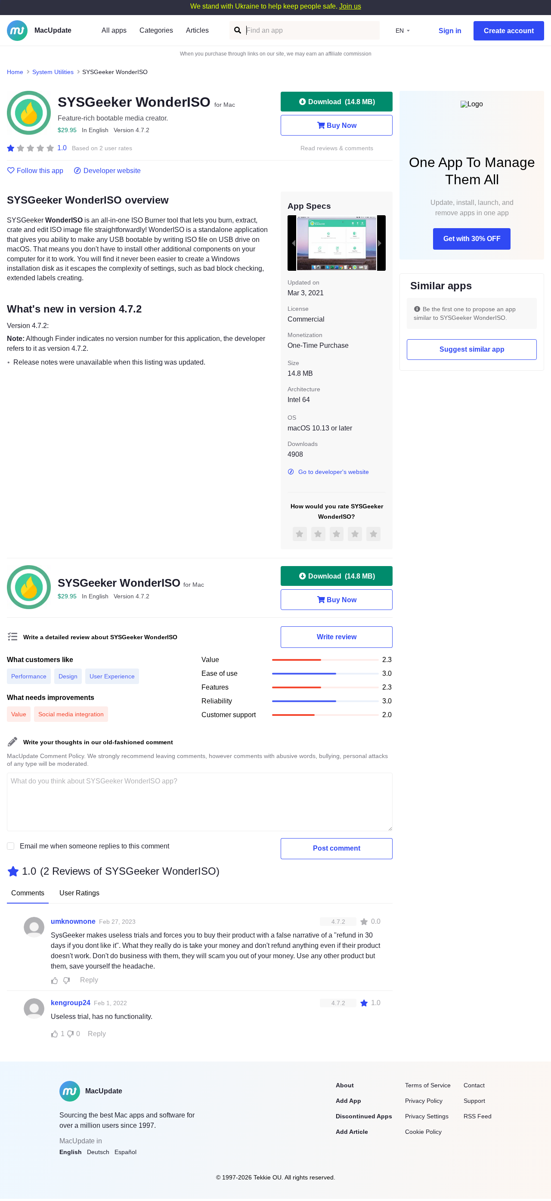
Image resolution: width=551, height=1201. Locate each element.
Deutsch (98, 1152)
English (70, 1152)
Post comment (336, 848)
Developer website (112, 170)
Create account (509, 30)
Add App (348, 1101)
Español (125, 1152)
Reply (89, 979)
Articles (197, 30)
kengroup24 (70, 1002)
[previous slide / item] (294, 242)
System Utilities (53, 72)
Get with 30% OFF (472, 238)
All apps (114, 30)
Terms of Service (428, 1085)
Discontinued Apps (364, 1116)
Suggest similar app (472, 349)
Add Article (352, 1132)
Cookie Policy (423, 1132)
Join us (350, 6)
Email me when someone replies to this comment (94, 846)
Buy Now (341, 125)
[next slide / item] (380, 242)
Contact (474, 1085)
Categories (156, 30)
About (345, 1085)
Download (341, 101)
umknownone (73, 921)
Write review (336, 636)
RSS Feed (478, 1116)
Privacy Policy (424, 1101)
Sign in (450, 30)
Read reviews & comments (336, 148)
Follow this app (40, 170)
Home (15, 72)
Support (474, 1101)
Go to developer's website (333, 472)
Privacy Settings (427, 1116)
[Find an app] (237, 30)
